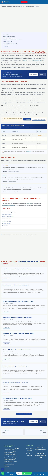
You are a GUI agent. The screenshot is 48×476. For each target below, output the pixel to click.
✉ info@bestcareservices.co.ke (39, 119)
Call (20, 473)
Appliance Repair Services (8, 216)
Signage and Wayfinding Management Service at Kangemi (17, 349)
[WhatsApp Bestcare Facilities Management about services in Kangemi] (2, 473)
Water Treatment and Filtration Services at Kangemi (16, 285)
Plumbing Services (6, 223)
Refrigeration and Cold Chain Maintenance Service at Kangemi (18, 333)
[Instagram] (32, 474)
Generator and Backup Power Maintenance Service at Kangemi (18, 301)
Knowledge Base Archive (29, 452)
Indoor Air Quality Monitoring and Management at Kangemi (17, 398)
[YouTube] (40, 474)
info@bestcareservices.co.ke (37, 60)
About (14, 454)
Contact (15, 461)
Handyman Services (6, 221)
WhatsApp (27, 473)
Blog (14, 453)
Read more (6, 278)
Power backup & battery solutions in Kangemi (13, 39)
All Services (4, 225)
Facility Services (29, 453)
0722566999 (40, 52)
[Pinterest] (43, 474)
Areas (14, 459)
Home (14, 451)
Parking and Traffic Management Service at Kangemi (16, 366)
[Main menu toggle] (45, 2)
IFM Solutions (29, 455)
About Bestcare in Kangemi (9, 36)
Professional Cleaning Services (9, 212)
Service (14, 458)
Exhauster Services (6, 218)
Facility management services (10, 38)
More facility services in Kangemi (10, 44)
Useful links (6, 46)
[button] (24, 2)
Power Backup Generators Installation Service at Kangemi (17, 317)
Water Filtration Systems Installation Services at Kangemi (17, 269)
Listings (14, 456)
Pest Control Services (7, 214)
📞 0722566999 (33, 74)
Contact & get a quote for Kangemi (11, 43)
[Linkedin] (37, 474)
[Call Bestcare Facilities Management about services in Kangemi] (2, 469)
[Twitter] (35, 474)
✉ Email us (42, 74)
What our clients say (8, 41)
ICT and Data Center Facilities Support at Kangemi (15, 382)
